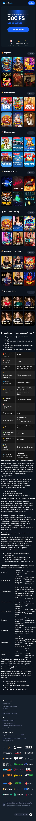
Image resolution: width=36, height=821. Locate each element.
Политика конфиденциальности (12, 725)
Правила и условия (8, 720)
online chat (16, 738)
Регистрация (18, 29)
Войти (31, 3)
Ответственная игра (9, 723)
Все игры (31, 53)
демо (6, 71)
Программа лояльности (10, 706)
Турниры (5, 708)
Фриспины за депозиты (10, 713)
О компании (6, 703)
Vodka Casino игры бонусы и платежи (18, 349)
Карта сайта (6, 728)
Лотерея (5, 711)
